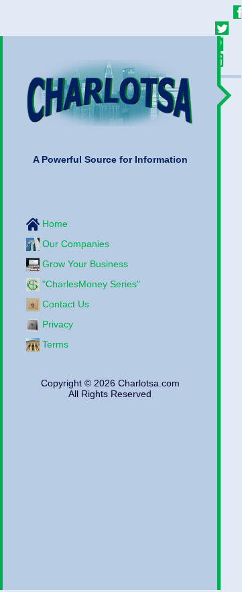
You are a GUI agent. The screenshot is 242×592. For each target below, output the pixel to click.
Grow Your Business (84, 263)
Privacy (56, 323)
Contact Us (64, 303)
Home (54, 223)
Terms (54, 343)
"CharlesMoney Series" (90, 283)
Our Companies (74, 243)
